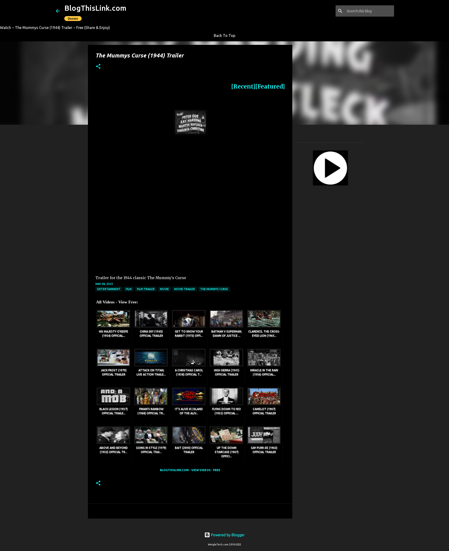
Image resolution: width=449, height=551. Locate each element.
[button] (98, 67)
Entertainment (108, 289)
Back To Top (224, 35)
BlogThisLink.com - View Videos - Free (190, 470)
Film (129, 289)
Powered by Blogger (227, 535)
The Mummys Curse (214, 289)
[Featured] (270, 86)
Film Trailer (146, 289)
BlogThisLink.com (95, 8)
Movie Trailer (184, 289)
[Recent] (243, 86)
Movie (164, 289)
